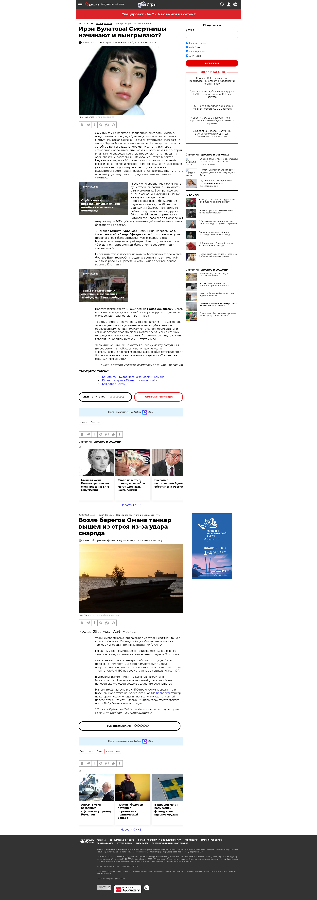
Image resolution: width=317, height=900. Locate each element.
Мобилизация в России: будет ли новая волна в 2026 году (216, 244)
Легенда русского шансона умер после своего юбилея (216, 211)
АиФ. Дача (194, 47)
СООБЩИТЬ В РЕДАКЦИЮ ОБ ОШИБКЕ (170, 843)
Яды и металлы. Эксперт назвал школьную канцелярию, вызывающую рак (216, 183)
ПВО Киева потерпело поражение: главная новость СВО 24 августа (212, 107)
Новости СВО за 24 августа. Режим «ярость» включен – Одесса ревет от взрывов (212, 120)
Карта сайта (142, 843)
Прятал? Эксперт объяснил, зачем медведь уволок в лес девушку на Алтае (217, 172)
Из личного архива (104, 117)
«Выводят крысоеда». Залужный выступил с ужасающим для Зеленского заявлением (212, 134)
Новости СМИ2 (131, 505)
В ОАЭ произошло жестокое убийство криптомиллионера (215, 285)
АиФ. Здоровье (197, 51)
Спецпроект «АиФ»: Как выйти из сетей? (159, 14)
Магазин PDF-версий (211, 840)
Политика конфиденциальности (111, 879)
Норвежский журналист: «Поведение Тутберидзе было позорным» (218, 255)
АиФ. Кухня (195, 56)
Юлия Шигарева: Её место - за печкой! (128, 380)
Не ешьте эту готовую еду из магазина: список (214, 275)
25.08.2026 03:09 (87, 515)
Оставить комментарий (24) (158, 397)
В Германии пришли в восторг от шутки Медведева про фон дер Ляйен (218, 222)
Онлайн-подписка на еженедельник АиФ (159, 840)
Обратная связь (105, 843)
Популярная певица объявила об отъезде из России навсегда (215, 233)
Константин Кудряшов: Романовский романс (133, 377)
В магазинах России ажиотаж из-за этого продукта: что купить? (218, 314)
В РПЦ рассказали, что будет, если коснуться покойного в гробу (217, 200)
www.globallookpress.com (106, 615)
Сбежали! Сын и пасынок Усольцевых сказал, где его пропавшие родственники (219, 161)
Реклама (101, 840)
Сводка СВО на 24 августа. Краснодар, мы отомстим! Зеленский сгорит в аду (212, 81)
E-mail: (190, 29)
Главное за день (197, 43)
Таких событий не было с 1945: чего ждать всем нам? (218, 294)
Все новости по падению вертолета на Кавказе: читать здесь (218, 304)
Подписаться (212, 63)
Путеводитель (124, 843)
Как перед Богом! (114, 383)
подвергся (163, 693)
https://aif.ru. (106, 874)
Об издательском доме (122, 840)
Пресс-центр (191, 840)
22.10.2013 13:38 (86, 23)
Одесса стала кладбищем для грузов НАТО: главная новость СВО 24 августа (212, 94)
